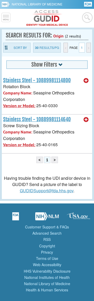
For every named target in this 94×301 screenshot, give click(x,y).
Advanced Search (47, 233)
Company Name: (17, 93)
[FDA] (88, 4)
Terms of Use (47, 258)
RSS (47, 239)
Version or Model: (19, 105)
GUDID (47, 18)
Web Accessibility (47, 264)
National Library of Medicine (37, 4)
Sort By (20, 47)
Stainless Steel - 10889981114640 (37, 119)
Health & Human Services (47, 289)
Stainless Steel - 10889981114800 (37, 80)
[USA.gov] (78, 218)
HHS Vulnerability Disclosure (47, 271)
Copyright (47, 245)
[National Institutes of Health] (7, 4)
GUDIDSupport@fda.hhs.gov (46, 191)
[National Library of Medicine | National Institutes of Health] (47, 218)
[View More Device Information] (86, 80)
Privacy (47, 252)
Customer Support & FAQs (47, 226)
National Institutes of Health (47, 277)
